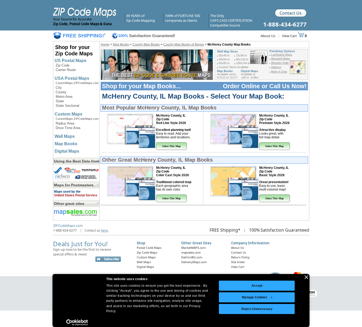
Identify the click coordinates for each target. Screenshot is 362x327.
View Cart (290, 35)
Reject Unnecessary (256, 309)
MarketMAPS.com (193, 248)
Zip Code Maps (147, 252)
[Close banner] (306, 277)
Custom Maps (68, 114)
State (60, 101)
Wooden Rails (280, 62)
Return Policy (240, 257)
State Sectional (67, 106)
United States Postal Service (75, 195)
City (59, 88)
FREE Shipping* (225, 230)
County (61, 92)
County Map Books (146, 44)
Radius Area (65, 123)
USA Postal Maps (72, 78)
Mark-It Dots (279, 71)
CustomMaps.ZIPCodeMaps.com (77, 83)
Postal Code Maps (149, 248)
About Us (268, 35)
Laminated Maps (281, 54)
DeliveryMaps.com (194, 262)
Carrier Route (66, 70)
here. (105, 230)
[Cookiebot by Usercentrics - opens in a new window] (77, 322)
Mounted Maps (280, 58)
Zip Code (62, 65)
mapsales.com (191, 252)
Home (105, 44)
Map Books (66, 144)
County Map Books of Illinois (183, 44)
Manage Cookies (254, 297)
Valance (276, 67)
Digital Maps (67, 151)
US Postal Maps (70, 60)
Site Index (238, 262)
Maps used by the (67, 191)
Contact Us (291, 13)
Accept (256, 286)
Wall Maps (65, 136)
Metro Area (64, 97)
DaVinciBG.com (191, 257)
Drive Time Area (68, 128)
